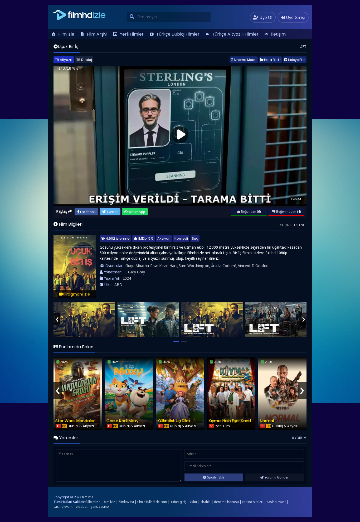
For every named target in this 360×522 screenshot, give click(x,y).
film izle (87, 497)
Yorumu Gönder (277, 477)
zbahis (206, 502)
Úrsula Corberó (223, 265)
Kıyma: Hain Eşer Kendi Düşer (236, 420)
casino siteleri (252, 502)
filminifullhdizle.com (152, 502)
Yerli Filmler (132, 34)
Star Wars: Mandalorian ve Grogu (87, 420)
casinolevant (276, 502)
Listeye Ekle (296, 59)
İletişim (278, 34)
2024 (127, 278)
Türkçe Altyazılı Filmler (235, 34)
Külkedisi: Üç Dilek (174, 420)
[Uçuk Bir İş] (84, 319)
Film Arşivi (97, 34)
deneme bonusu (226, 502)
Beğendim (248, 211)
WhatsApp (136, 211)
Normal (267, 420)
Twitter (112, 211)
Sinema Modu (244, 59)
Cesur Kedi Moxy (122, 420)
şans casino (100, 506)
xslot (193, 502)
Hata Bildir (272, 59)
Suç (195, 238)
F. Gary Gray (134, 271)
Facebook (87, 211)
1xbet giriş (178, 502)
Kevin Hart (168, 265)
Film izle (66, 34)
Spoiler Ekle (216, 477)
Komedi (181, 238)
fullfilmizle (92, 502)
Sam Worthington (194, 265)
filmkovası (126, 502)
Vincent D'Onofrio (253, 265)
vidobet (81, 506)
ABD (118, 284)
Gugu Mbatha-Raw (141, 265)
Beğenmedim (285, 211)
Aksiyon (164, 238)
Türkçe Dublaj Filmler (178, 34)
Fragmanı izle (77, 294)
